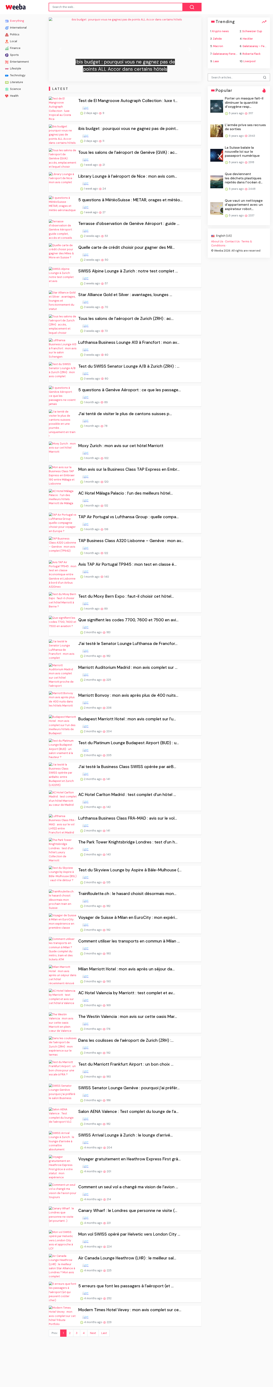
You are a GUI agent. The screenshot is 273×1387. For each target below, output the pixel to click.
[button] (60, 49)
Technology (17, 75)
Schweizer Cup (252, 31)
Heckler (248, 38)
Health (14, 96)
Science (15, 89)
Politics (14, 34)
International (18, 27)
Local (13, 41)
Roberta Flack (252, 53)
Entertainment (19, 61)
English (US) (223, 235)
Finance (14, 48)
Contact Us (232, 241)
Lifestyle (15, 68)
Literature (16, 82)
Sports (14, 55)
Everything (16, 21)
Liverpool (249, 61)
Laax (216, 61)
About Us (217, 241)
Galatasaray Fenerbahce (229, 53)
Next (93, 1333)
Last (104, 1333)
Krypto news (220, 31)
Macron (218, 46)
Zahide (217, 38)
